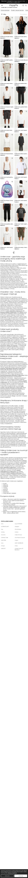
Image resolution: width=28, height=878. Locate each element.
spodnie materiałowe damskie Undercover (12, 368)
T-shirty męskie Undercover (14, 473)
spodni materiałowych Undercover (10, 470)
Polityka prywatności (12, 873)
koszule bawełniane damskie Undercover (12, 375)
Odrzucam (7, 875)
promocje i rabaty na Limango (8, 345)
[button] (13, 2)
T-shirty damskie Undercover (13, 311)
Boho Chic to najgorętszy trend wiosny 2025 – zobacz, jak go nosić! (14, 512)
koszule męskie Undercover (8, 312)
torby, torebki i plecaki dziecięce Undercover (12, 387)
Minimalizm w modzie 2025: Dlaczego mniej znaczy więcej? (14, 504)
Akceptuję (21, 875)
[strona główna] (14, 5)
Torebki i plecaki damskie (17, 10)
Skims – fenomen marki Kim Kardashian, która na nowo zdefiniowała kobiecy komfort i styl (14, 501)
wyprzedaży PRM (5, 340)
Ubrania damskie (5, 10)
